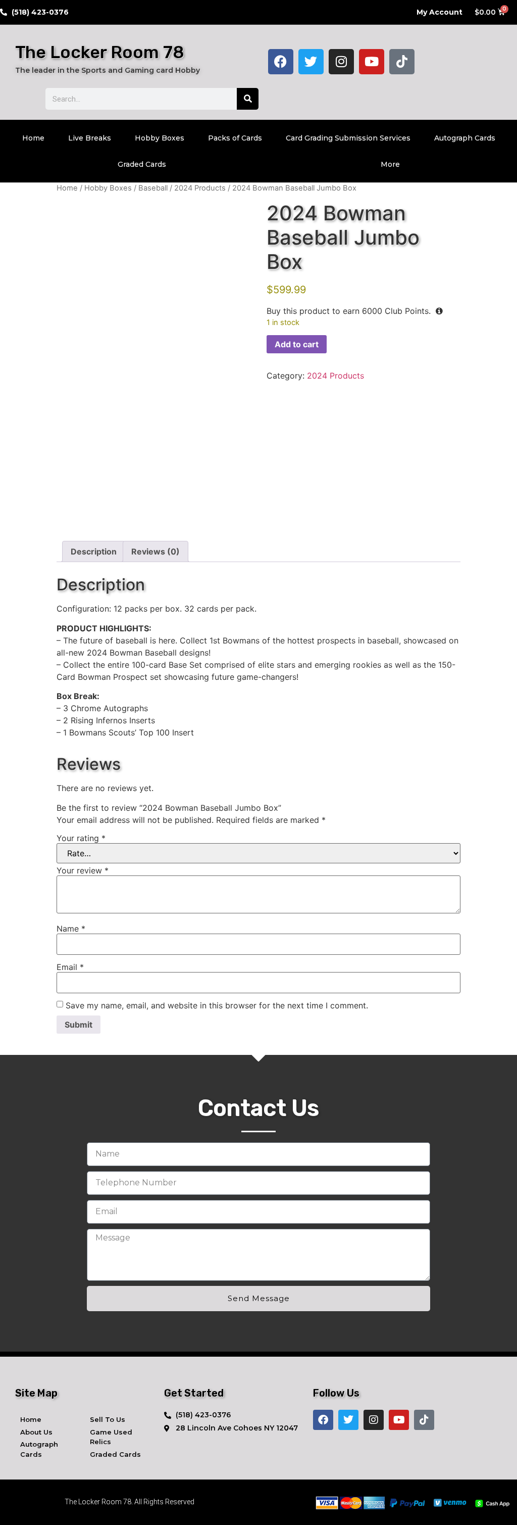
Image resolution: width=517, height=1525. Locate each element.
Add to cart (297, 344)
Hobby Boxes (159, 138)
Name (71, 929)
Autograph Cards (464, 138)
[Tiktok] (402, 61)
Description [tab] (94, 551)
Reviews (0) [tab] (155, 551)
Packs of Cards (235, 138)
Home (33, 138)
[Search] (247, 99)
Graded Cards (142, 164)
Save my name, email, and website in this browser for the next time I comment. (217, 1005)
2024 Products (200, 188)
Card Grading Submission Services (348, 138)
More (390, 164)
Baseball (153, 188)
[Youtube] (371, 61)
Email (70, 967)
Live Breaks (89, 138)
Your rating (81, 838)
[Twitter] (311, 61)
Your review (83, 870)
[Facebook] (280, 61)
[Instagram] (341, 61)
